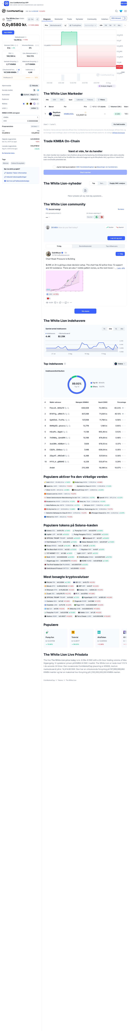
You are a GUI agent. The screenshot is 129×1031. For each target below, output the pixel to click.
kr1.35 (58, 534)
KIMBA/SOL (69, 114)
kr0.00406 (66, 568)
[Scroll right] (125, 25)
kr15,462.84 (60, 590)
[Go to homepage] (12, 11)
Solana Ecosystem (17, 163)
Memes (5, 163)
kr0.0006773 (62, 561)
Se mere (121, 209)
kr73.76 (59, 605)
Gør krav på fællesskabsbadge (17, 181)
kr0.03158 (61, 612)
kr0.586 (87, 601)
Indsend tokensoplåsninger (16, 177)
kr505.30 (98, 597)
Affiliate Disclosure (118, 133)
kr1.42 (58, 601)
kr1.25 (90, 612)
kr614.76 (58, 531)
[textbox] (77, 230)
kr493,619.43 (60, 586)
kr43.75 (85, 582)
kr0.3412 (62, 542)
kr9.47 (89, 586)
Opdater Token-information (16, 173)
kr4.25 (85, 546)
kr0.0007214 (67, 564)
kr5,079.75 (59, 594)
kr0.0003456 (93, 616)
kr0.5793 (85, 594)
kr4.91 (92, 549)
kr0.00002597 (89, 605)
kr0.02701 (89, 531)
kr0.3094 (58, 582)
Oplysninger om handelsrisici (107, 167)
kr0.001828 (95, 561)
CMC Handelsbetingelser (85, 167)
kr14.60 (63, 597)
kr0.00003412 (85, 609)
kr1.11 (87, 553)
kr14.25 (63, 538)
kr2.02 (61, 549)
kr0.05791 (91, 534)
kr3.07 (97, 538)
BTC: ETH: (41, 11)
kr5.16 (55, 609)
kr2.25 (58, 546)
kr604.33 (91, 590)
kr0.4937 (59, 616)
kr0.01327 (98, 542)
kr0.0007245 (95, 557)
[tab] (65, 25)
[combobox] (90, 25)
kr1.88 (59, 553)
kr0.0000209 (60, 557)
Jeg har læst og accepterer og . (87, 167)
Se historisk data (8, 153)
